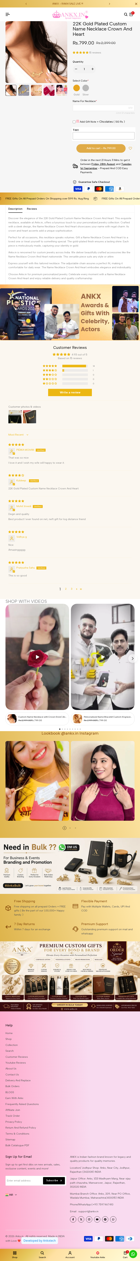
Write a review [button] (70, 392)
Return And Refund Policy (20, 1127)
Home (9, 1033)
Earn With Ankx (14, 1098)
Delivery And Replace (18, 1080)
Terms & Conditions (17, 1133)
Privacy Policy (13, 1121)
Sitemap (10, 1139)
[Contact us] (133, 1254)
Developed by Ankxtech (40, 1241)
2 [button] (66, 588)
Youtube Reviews (15, 1062)
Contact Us (12, 1074)
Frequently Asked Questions (22, 1104)
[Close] (135, 4)
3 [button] (71, 588)
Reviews (32, 208)
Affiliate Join (12, 1110)
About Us (10, 1068)
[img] (16, 444)
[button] (81, 52)
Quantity (78, 61)
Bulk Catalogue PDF (17, 1145)
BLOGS (9, 1092)
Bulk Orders (12, 1086)
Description (15, 208)
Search (9, 1050)
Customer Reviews (16, 1056)
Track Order (12, 1115)
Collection (11, 1045)
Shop (8, 1039)
